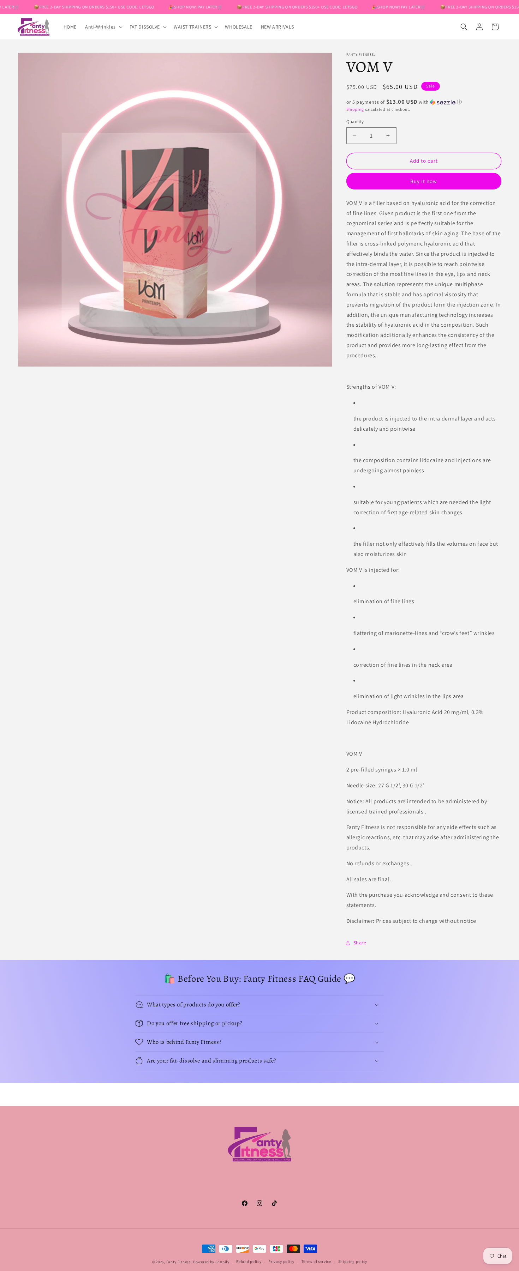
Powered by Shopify (211, 1261)
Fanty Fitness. (179, 1261)
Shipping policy (353, 1261)
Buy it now (423, 181)
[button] (103, 26)
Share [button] (359, 942)
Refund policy (248, 1261)
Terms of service (316, 1261)
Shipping (355, 109)
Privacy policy (281, 1261)
